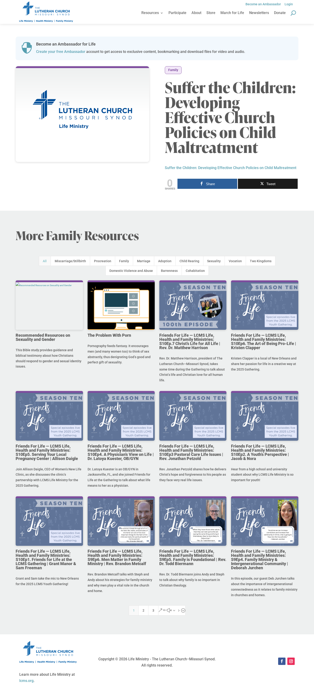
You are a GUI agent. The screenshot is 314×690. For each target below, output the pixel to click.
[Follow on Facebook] (281, 661)
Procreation (102, 261)
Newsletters (259, 13)
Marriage (143, 261)
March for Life (232, 13)
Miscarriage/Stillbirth (70, 261)
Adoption (164, 261)
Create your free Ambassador (60, 51)
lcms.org (26, 680)
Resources (150, 13)
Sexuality (214, 261)
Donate (280, 13)
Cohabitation (195, 271)
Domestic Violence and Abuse (131, 271)
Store (210, 13)
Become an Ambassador (263, 4)
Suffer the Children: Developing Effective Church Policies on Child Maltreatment (230, 168)
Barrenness (169, 271)
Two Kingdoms (260, 261)
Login (289, 4)
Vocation (235, 261)
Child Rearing (189, 261)
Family (173, 70)
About (196, 13)
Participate (177, 13)
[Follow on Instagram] (291, 661)
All (45, 261)
